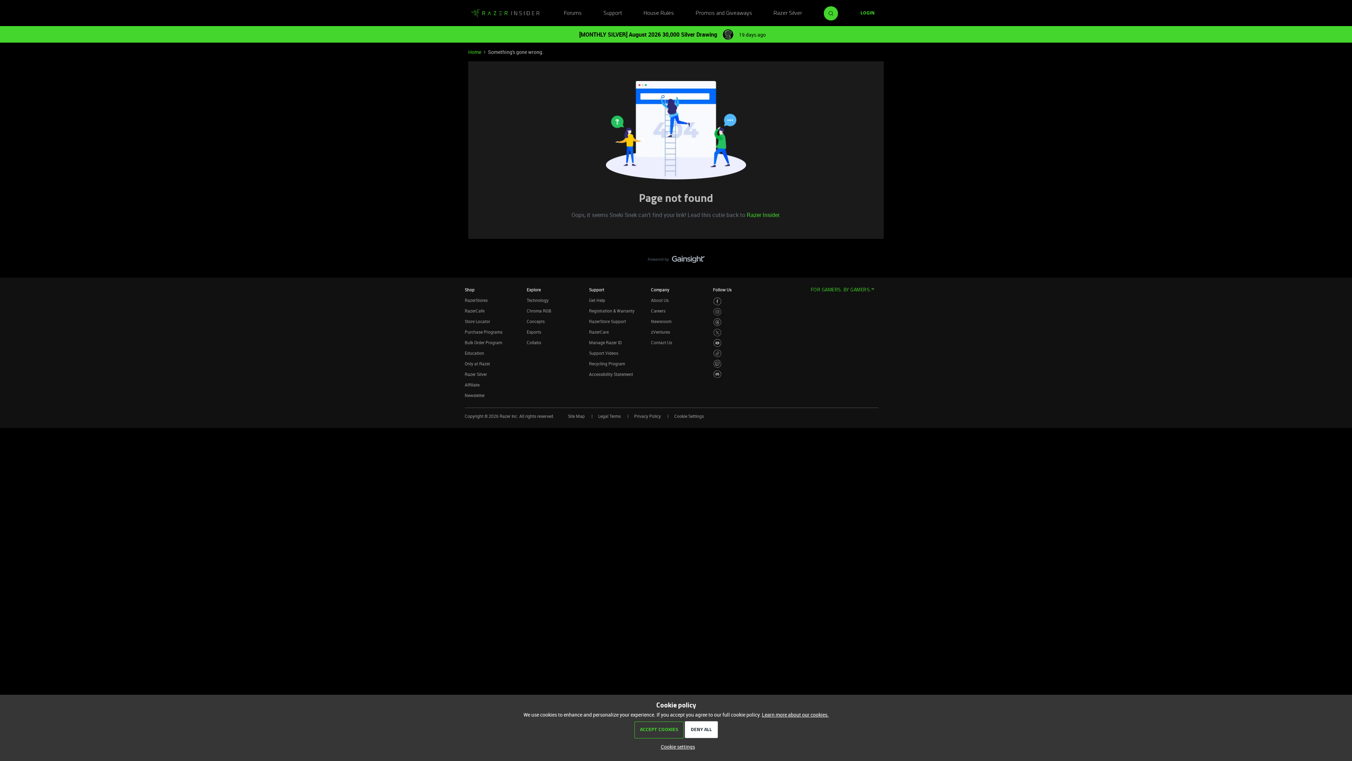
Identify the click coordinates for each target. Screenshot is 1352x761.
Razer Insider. (764, 215)
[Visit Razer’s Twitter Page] (717, 332)
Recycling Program (607, 363)
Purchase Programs (483, 332)
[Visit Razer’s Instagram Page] (717, 312)
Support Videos (603, 353)
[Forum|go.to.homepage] (505, 13)
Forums (573, 13)
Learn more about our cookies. (795, 714)
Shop (470, 289)
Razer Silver (788, 13)
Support (612, 13)
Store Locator (477, 321)
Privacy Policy (647, 416)
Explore (534, 289)
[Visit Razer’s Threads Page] (717, 322)
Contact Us (661, 342)
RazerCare (599, 332)
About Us (660, 300)
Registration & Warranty (611, 311)
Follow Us (722, 289)
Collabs (534, 342)
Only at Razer (477, 363)
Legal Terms (609, 416)
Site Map (576, 416)
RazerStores (476, 300)
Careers (658, 311)
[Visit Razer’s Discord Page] (717, 374)
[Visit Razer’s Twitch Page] (717, 363)
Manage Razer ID (605, 342)
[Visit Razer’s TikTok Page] (717, 353)
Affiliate (472, 385)
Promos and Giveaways (724, 13)
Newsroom (661, 321)
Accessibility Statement (611, 374)
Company (660, 289)
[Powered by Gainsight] (676, 261)
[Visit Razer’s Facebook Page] (717, 301)
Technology (538, 300)
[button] (867, 13)
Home (474, 52)
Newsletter (475, 395)
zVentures (660, 332)
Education (474, 353)
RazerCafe (474, 311)
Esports (534, 332)
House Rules (659, 13)
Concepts (536, 321)
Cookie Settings (689, 416)
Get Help (597, 300)
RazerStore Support (607, 321)
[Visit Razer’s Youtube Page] (717, 343)
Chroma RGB (539, 311)
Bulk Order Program (483, 342)
